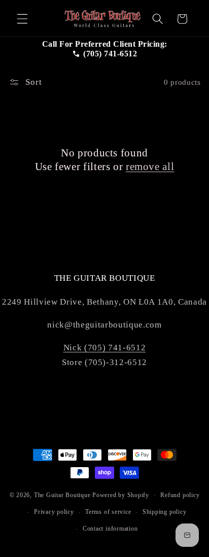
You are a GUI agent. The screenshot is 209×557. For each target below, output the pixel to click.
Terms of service (108, 511)
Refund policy (179, 495)
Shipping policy (165, 511)
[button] (22, 19)
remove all (150, 166)
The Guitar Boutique (62, 495)
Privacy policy (54, 511)
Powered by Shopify (120, 495)
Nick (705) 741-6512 (104, 347)
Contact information (110, 528)
